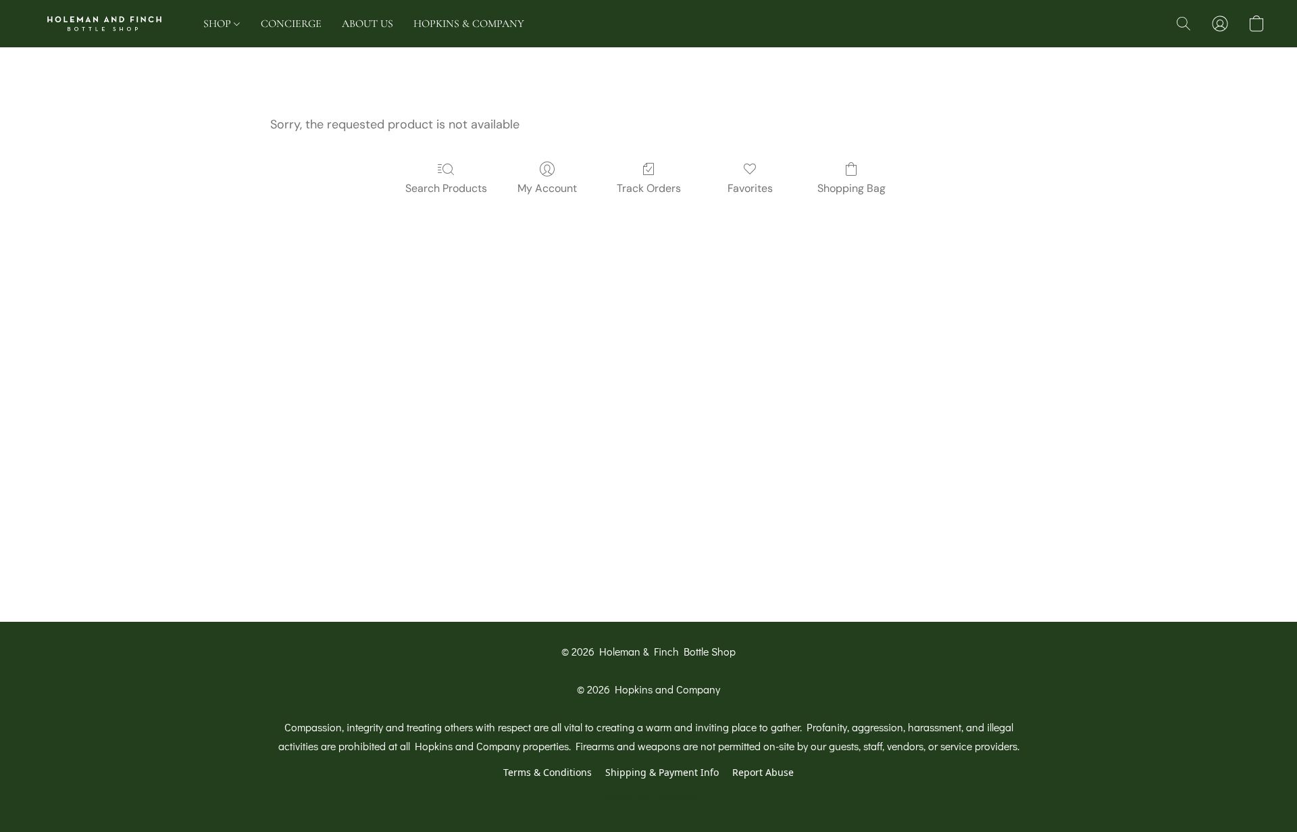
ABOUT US (367, 23)
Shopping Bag (851, 188)
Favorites (750, 188)
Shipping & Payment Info (662, 772)
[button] (104, 24)
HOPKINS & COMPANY (468, 23)
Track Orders (649, 188)
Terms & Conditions (547, 772)
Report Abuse (763, 772)
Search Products (446, 188)
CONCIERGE (291, 23)
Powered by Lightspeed (648, 795)
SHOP (218, 23)
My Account (547, 188)
